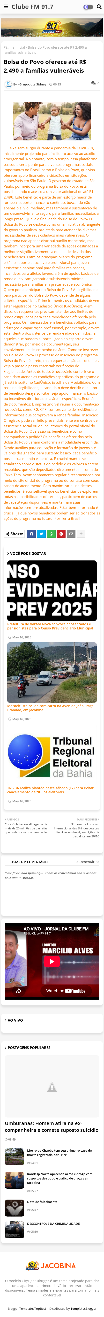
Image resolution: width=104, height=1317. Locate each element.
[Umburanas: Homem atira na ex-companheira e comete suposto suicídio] (52, 1086)
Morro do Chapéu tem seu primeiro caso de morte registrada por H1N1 (59, 1152)
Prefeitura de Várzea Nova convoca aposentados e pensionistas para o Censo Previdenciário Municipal (50, 626)
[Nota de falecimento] (14, 1208)
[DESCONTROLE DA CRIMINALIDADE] (14, 1229)
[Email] (71, 534)
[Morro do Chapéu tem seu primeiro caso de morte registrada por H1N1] (14, 1156)
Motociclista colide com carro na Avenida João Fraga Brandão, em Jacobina (50, 708)
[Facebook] (31, 534)
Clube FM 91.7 (32, 6)
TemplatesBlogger (84, 1308)
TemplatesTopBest (32, 1308)
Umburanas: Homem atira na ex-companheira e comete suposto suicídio (51, 1126)
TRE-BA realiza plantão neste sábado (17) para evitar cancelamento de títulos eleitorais (50, 790)
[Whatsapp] (51, 534)
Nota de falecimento (42, 1202)
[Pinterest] (61, 534)
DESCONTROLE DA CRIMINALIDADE (53, 1223)
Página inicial (14, 47)
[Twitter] (41, 534)
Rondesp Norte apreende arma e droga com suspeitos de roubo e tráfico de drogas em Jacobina (59, 1178)
